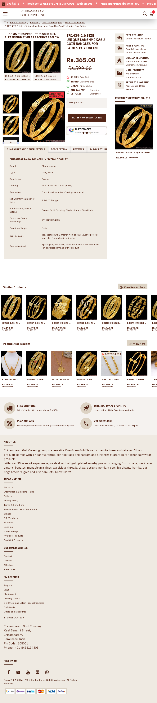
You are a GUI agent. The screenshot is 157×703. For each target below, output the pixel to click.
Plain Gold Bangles (75, 22)
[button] (25, 115)
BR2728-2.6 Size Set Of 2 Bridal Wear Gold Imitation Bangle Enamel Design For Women (47, 75)
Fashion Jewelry (18, 22)
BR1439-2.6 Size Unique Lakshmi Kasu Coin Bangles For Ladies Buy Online (134, 152)
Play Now (69, 425)
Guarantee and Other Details (26, 149)
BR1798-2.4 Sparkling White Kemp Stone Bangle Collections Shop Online (36, 379)
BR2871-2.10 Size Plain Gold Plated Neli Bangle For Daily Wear (136, 323)
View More (139, 343)
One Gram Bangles (52, 22)
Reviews (78, 149)
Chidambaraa (87, 81)
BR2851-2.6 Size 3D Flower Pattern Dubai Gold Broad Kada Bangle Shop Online (61, 323)
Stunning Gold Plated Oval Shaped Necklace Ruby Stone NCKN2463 (11, 379)
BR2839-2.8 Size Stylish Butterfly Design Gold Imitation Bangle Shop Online (36, 323)
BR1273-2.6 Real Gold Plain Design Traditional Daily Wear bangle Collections (86, 379)
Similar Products (14, 287)
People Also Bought (16, 344)
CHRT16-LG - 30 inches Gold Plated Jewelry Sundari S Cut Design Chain (111, 379)
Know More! (63, 472)
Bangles (34, 22)
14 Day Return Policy (103, 149)
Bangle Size (75, 102)
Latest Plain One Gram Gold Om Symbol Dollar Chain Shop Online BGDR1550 (61, 379)
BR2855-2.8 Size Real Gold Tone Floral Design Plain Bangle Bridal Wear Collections (17, 75)
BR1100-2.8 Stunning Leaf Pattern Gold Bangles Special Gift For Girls (111, 323)
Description (59, 149)
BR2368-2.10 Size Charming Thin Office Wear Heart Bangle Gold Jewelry (136, 379)
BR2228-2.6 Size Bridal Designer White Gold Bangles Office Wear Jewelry (86, 323)
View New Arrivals (135, 287)
